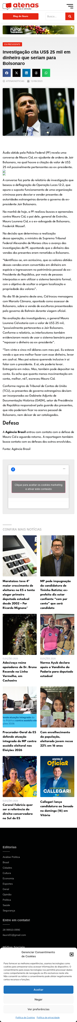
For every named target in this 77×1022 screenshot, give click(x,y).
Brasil (6, 862)
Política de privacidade (48, 1017)
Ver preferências (38, 1009)
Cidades (7, 867)
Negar (38, 999)
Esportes (8, 883)
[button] (71, 954)
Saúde (6, 905)
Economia (8, 878)
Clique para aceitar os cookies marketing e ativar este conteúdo (38, 486)
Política (7, 899)
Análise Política (11, 857)
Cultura (7, 873)
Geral (6, 889)
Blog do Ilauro (20, 16)
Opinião (7, 894)
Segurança (9, 910)
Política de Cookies (25, 1017)
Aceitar (38, 989)
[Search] (69, 16)
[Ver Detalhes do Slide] (38, 30)
